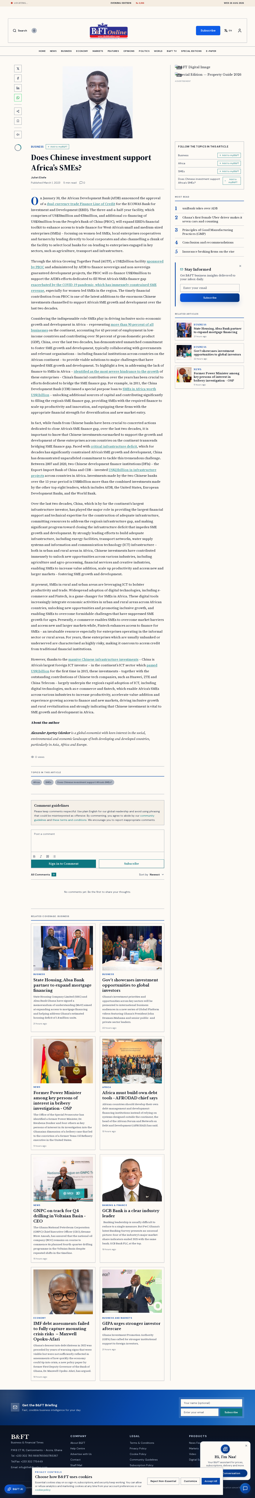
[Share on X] (18, 68)
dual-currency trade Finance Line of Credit (81, 203)
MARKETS (98, 51)
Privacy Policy (138, 1448)
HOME (42, 51)
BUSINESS (66, 51)
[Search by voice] (34, 30)
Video (192, 1454)
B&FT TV (172, 51)
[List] (54, 856)
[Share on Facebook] (18, 78)
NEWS (53, 51)
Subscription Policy (141, 1465)
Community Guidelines (144, 1459)
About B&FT (77, 1443)
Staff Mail (76, 1465)
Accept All (211, 1481)
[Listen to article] (18, 134)
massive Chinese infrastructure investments (103, 659)
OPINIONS (128, 51)
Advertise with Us (81, 1454)
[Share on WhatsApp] (18, 97)
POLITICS (144, 51)
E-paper (211, 51)
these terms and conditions (69, 820)
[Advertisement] (209, 109)
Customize (190, 1481)
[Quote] (48, 856)
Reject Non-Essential (163, 1481)
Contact (75, 1459)
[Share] (18, 111)
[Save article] (18, 121)
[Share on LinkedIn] (18, 88)
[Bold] (34, 856)
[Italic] (41, 856)
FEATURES (113, 51)
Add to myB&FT (58, 146)
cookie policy (42, 1489)
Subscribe (208, 30)
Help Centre (77, 1448)
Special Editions (191, 51)
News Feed (195, 1443)
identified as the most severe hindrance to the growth (116, 371)
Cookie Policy (138, 1454)
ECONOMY (82, 51)
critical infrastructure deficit (114, 446)
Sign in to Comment (63, 863)
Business (37, 146)
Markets (194, 1448)
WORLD (158, 51)
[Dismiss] (240, 265)
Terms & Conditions (142, 1443)
